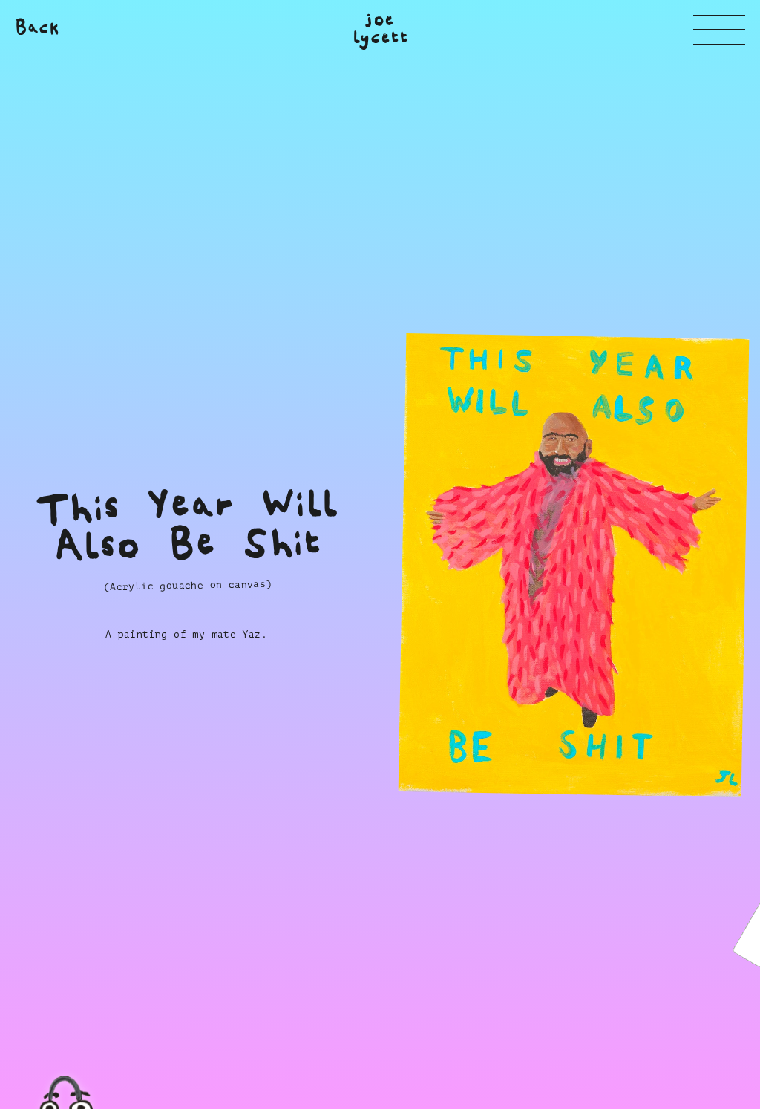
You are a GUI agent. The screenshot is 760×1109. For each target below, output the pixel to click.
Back (37, 28)
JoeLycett (380, 29)
